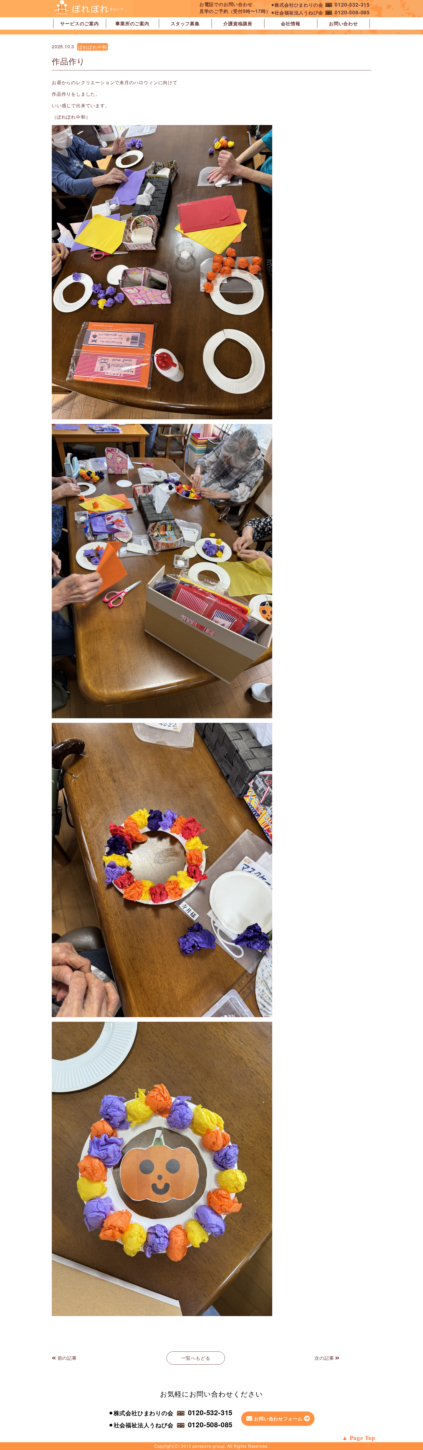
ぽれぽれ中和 (92, 47)
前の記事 (66, 1358)
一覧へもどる (195, 1358)
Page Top (363, 1437)
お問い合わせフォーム (278, 1418)
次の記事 (325, 1358)
